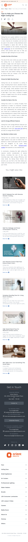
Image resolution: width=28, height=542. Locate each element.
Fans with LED (19, 128)
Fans (10, 8)
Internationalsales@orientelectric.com (14, 416)
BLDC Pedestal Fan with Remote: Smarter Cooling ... (13, 195)
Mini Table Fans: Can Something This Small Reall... (14, 363)
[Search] (23, 5)
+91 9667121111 (14, 410)
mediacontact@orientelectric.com (15, 412)
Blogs (6, 8)
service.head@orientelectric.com (15, 435)
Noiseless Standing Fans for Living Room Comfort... (13, 296)
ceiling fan (7, 48)
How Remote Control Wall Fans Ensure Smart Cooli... (12, 262)
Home (2, 8)
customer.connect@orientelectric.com (14, 431)
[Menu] (2, 5)
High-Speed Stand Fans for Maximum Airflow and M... (11, 329)
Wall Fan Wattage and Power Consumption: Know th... (11, 228)
